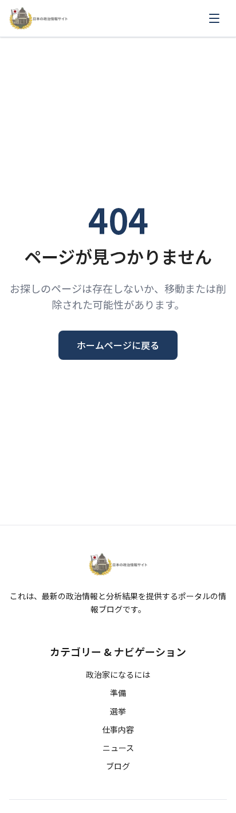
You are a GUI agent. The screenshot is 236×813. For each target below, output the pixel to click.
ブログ (118, 766)
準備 (118, 692)
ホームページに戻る (118, 345)
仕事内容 (118, 729)
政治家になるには (118, 674)
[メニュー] (214, 18)
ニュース (118, 747)
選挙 (118, 711)
